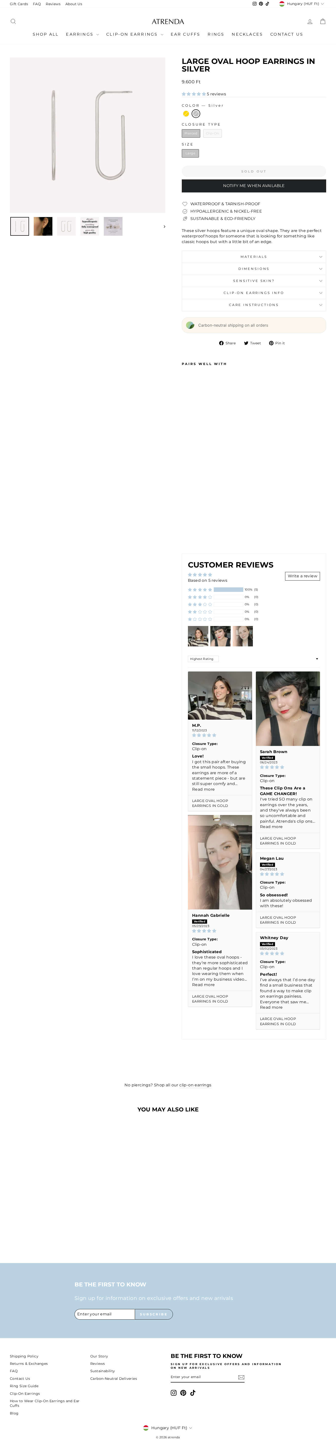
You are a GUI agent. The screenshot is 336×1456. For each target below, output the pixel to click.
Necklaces (247, 34)
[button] (194, 94)
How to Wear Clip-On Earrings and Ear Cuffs (44, 1403)
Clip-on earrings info (254, 293)
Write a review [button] (302, 576)
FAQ (37, 4)
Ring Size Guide (24, 1386)
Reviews (53, 4)
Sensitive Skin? (254, 281)
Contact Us (286, 34)
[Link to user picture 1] (220, 695)
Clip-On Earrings (132, 34)
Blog (14, 1413)
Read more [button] (203, 789)
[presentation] (205, 535)
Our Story (99, 1356)
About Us (73, 4)
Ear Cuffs (185, 34)
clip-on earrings (195, 1085)
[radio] (186, 113)
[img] (220, 735)
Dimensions (254, 269)
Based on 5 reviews (207, 580)
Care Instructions (254, 305)
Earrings (80, 34)
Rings (216, 34)
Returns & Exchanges (29, 1364)
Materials (254, 257)
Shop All (46, 34)
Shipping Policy (24, 1356)
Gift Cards (19, 4)
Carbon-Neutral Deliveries (113, 1379)
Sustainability (102, 1371)
